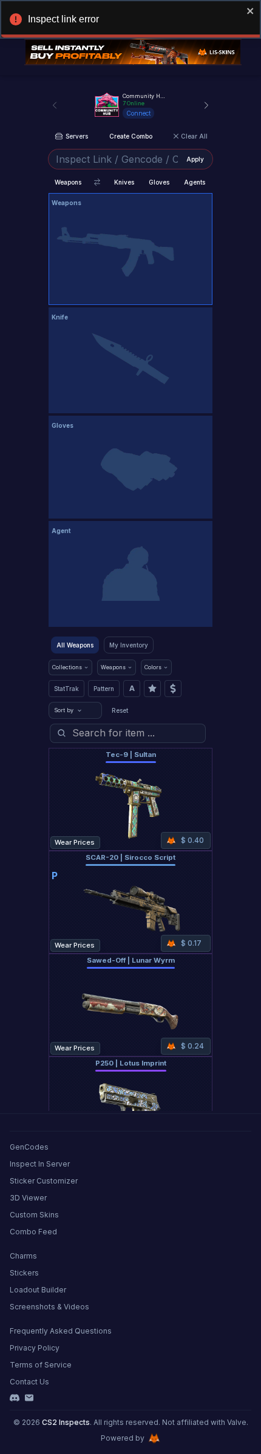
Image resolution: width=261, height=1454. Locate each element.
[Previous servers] (55, 105)
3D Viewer (28, 1197)
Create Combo (130, 136)
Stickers (24, 1272)
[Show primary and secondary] (97, 182)
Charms (23, 1255)
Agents (194, 182)
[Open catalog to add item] (130, 251)
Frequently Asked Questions (61, 1330)
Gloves (159, 182)
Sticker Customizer (44, 1180)
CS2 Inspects (66, 1422)
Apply (195, 159)
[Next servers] (206, 105)
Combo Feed (33, 1231)
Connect (138, 113)
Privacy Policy (34, 1347)
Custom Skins (34, 1214)
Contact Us (29, 1381)
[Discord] (14, 1398)
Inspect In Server (40, 1163)
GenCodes (29, 1146)
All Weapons (74, 645)
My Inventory (128, 645)
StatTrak (66, 688)
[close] (250, 11)
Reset (120, 710)
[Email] (29, 1398)
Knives (124, 182)
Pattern (103, 688)
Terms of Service (41, 1364)
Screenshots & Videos (49, 1306)
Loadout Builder (38, 1289)
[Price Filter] (172, 688)
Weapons (68, 182)
